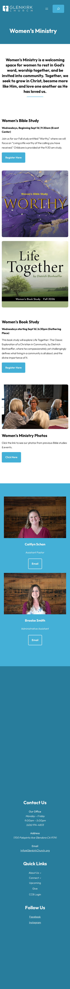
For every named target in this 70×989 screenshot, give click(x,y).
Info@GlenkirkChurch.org (35, 850)
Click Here (11, 457)
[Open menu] (47, 9)
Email (35, 563)
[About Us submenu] (40, 873)
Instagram (35, 922)
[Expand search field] (58, 9)
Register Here (13, 157)
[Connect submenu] (40, 878)
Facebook (35, 916)
